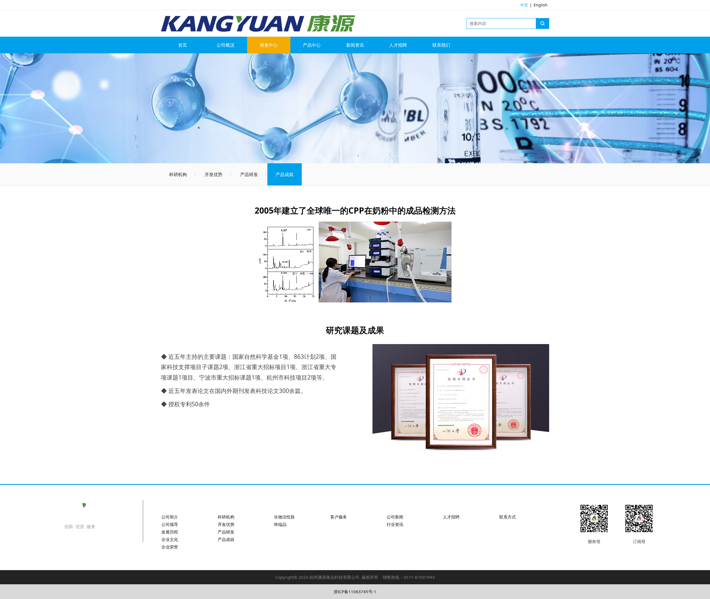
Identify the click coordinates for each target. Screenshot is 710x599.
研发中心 (269, 45)
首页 (182, 45)
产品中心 (312, 45)
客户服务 (338, 517)
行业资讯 (395, 524)
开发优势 (213, 174)
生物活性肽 (284, 517)
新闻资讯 (355, 45)
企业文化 (169, 539)
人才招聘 (398, 45)
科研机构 (178, 174)
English (540, 4)
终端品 (280, 524)
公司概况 (225, 45)
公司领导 (169, 524)
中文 (524, 4)
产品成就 (284, 174)
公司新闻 (395, 517)
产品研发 (249, 174)
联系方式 (507, 517)
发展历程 (169, 532)
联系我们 (441, 45)
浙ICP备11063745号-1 (355, 591)
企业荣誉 (169, 547)
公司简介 (169, 517)
